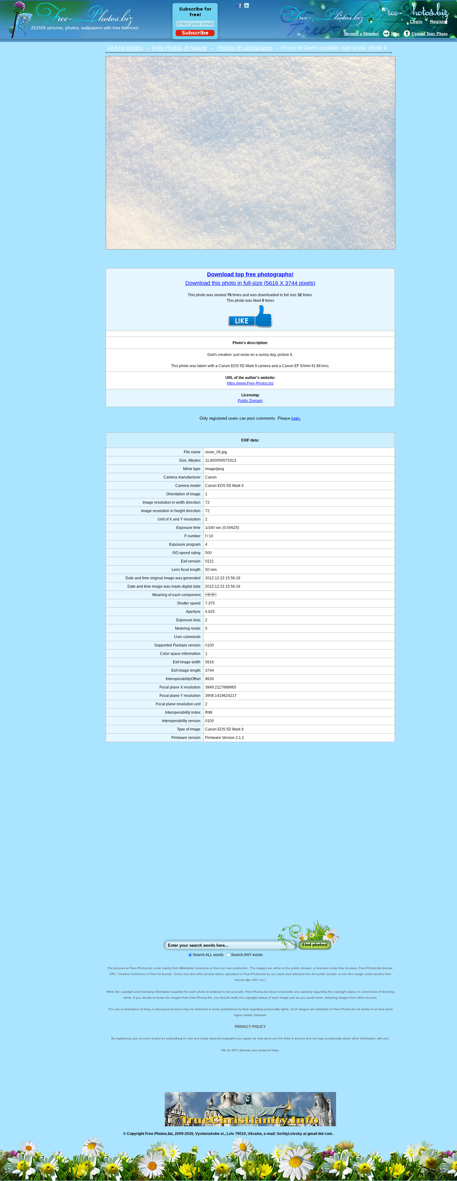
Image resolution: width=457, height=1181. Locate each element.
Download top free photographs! (250, 274)
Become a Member (361, 33)
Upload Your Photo (430, 33)
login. (296, 418)
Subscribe (195, 33)
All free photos (125, 48)
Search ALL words (208, 955)
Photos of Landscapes (244, 48)
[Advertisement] (250, 837)
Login (416, 21)
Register (439, 21)
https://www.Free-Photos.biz (250, 383)
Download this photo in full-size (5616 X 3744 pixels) (250, 283)
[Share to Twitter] (246, 5)
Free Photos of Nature (179, 48)
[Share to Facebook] (239, 5)
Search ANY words (247, 955)
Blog (395, 33)
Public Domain (250, 401)
